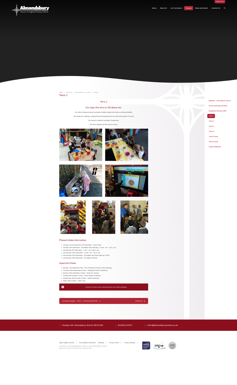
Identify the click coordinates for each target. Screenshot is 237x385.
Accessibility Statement (87, 343)
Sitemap (101, 343)
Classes (69, 92)
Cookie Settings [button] (129, 343)
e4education (86, 348)
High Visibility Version (66, 343)
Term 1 (96, 92)
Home (61, 92)
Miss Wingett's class (83, 92)
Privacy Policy (114, 343)
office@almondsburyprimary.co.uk (162, 325)
